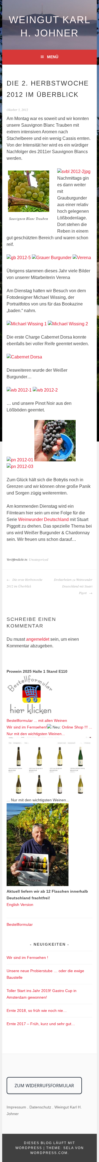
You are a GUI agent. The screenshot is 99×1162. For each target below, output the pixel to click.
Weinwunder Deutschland (43, 519)
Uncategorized (38, 559)
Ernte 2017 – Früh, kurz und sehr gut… (41, 1024)
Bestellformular (20, 924)
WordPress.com (49, 1153)
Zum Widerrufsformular (44, 1086)
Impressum (16, 1107)
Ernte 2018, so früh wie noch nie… (37, 1010)
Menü (52, 57)
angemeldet (37, 639)
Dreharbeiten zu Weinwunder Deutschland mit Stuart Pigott (73, 586)
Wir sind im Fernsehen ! (27, 957)
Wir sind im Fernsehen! (27, 727)
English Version (20, 904)
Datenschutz (40, 1107)
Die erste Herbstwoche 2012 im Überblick (24, 582)
